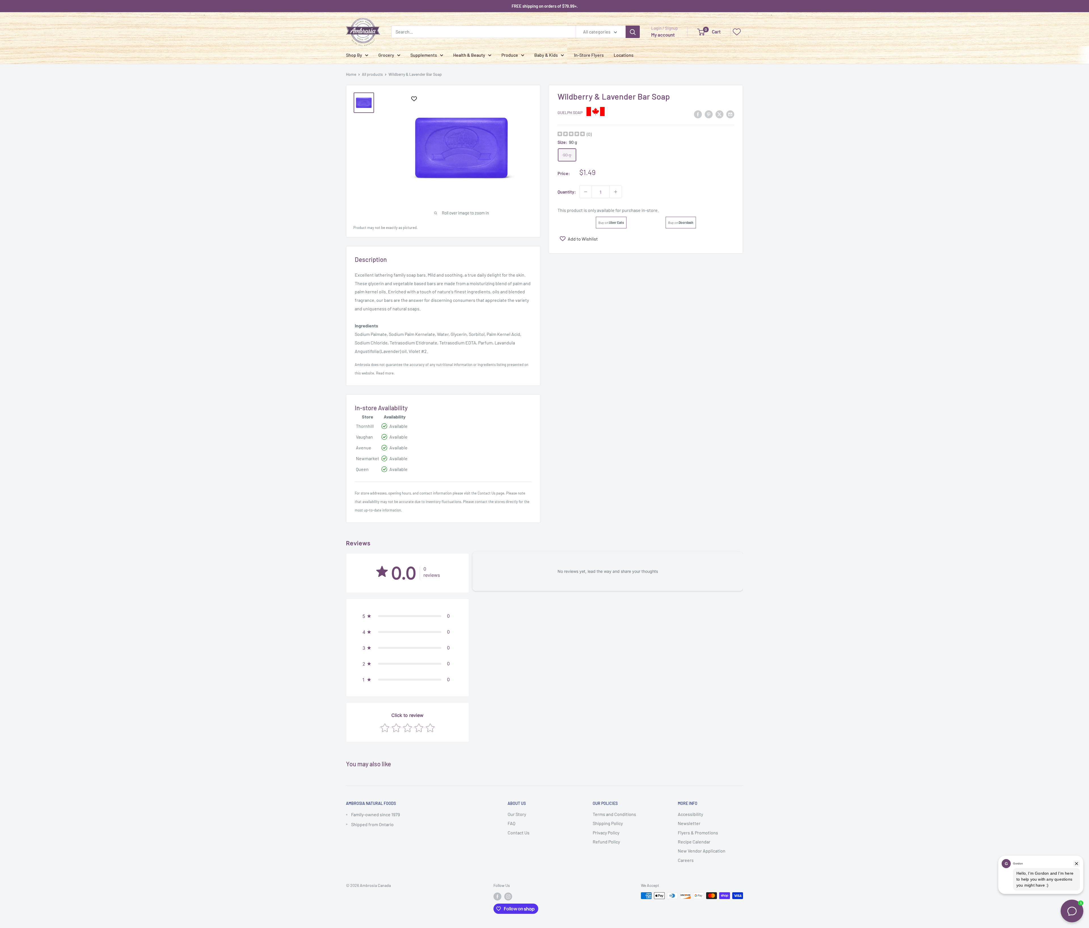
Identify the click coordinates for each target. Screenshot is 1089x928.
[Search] (633, 32)
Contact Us (486, 493)
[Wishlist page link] (737, 32)
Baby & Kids (546, 55)
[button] (407, 616)
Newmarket (367, 458)
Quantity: (567, 191)
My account (663, 34)
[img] (571, 135)
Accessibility (690, 814)
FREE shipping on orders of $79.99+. (545, 6)
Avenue (363, 447)
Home (351, 74)
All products (372, 74)
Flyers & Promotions (698, 832)
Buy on (611, 222)
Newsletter (689, 823)
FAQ (511, 823)
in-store (649, 210)
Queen (362, 469)
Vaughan (364, 436)
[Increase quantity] (616, 192)
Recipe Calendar (694, 841)
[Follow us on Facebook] (497, 896)
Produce (509, 55)
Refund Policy (606, 841)
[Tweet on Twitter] (719, 114)
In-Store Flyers (589, 55)
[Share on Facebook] (698, 114)
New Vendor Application (701, 850)
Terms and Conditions (614, 814)
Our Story (517, 814)
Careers (686, 860)
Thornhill (365, 426)
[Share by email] (730, 114)
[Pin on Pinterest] (709, 114)
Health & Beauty (469, 55)
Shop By (354, 55)
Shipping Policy (608, 823)
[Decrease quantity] (586, 192)
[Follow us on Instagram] (508, 896)
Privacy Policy (606, 832)
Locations (624, 55)
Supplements (423, 55)
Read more (385, 373)
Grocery (386, 55)
